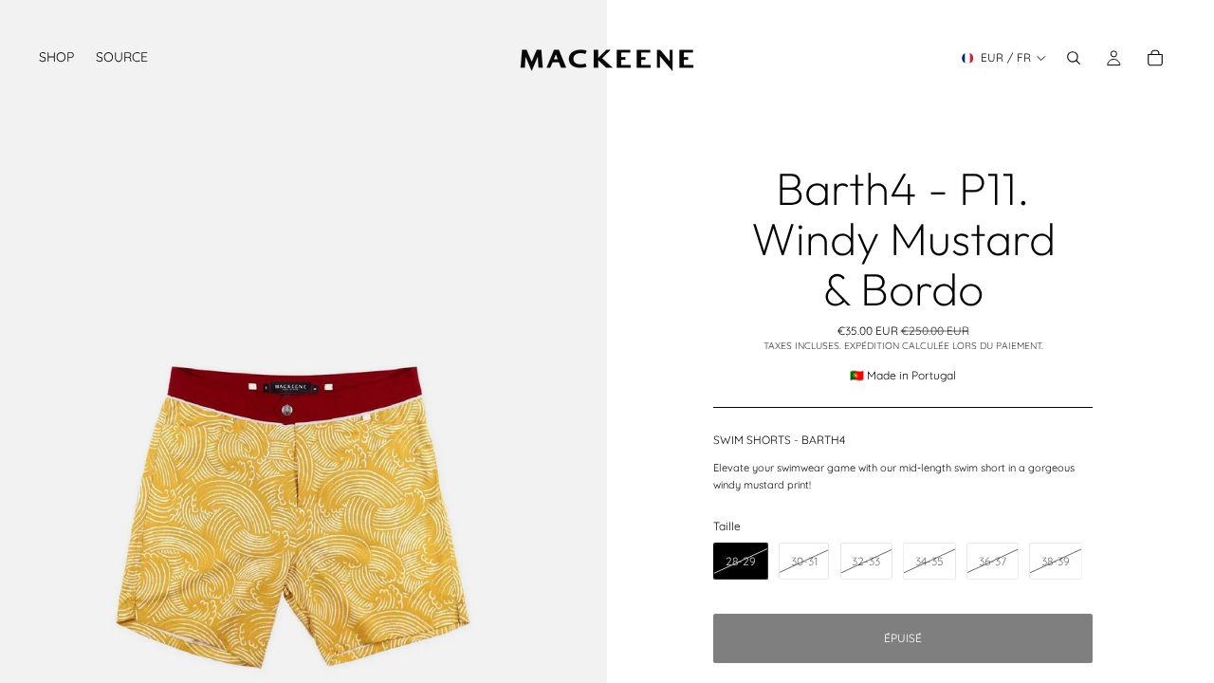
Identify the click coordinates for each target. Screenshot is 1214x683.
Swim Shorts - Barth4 (779, 440)
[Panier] (1155, 58)
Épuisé (903, 638)
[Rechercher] (1073, 58)
